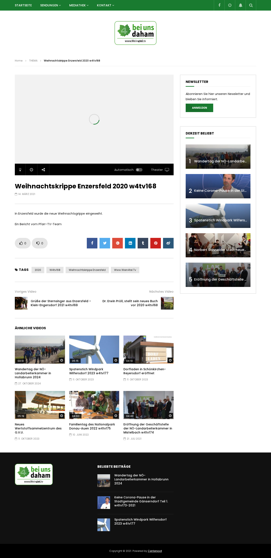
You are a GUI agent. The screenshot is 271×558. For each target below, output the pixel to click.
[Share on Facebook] (92, 243)
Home (19, 60)
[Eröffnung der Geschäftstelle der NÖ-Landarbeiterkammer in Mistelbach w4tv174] (148, 405)
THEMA (33, 60)
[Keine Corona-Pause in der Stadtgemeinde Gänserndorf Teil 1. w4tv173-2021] (218, 186)
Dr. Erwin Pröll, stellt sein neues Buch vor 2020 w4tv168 (130, 303)
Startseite (23, 5)
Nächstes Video (161, 291)
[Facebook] (219, 5)
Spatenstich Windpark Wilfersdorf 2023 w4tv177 (88, 371)
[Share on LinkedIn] (130, 243)
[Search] (251, 5)
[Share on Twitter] (105, 243)
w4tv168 (55, 270)
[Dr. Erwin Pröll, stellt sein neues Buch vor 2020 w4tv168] (167, 303)
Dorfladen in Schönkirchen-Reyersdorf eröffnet (144, 371)
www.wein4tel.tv (125, 270)
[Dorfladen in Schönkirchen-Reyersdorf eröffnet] (148, 350)
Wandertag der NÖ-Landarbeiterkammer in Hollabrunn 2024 (33, 373)
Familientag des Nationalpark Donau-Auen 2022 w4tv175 (92, 426)
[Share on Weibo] (168, 243)
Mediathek (77, 5)
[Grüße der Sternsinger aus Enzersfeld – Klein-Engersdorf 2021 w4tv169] (21, 303)
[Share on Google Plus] (117, 243)
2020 (38, 270)
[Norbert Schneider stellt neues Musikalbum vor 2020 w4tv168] (218, 245)
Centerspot (155, 551)
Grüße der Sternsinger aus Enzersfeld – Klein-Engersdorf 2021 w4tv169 (61, 303)
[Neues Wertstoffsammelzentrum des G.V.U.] (40, 405)
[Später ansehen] (229, 5)
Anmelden (199, 108)
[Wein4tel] (135, 33)
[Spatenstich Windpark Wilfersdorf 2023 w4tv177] (94, 350)
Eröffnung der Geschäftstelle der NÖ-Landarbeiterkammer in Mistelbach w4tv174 (147, 428)
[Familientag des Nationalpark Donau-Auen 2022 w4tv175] (94, 405)
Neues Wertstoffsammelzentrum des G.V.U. (38, 428)
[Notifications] (240, 5)
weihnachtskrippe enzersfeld (87, 270)
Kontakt (104, 5)
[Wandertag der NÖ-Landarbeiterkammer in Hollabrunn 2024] (40, 350)
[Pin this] (155, 243)
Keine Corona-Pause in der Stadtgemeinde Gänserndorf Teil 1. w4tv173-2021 (141, 501)
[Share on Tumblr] (143, 243)
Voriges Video (25, 291)
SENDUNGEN (49, 5)
